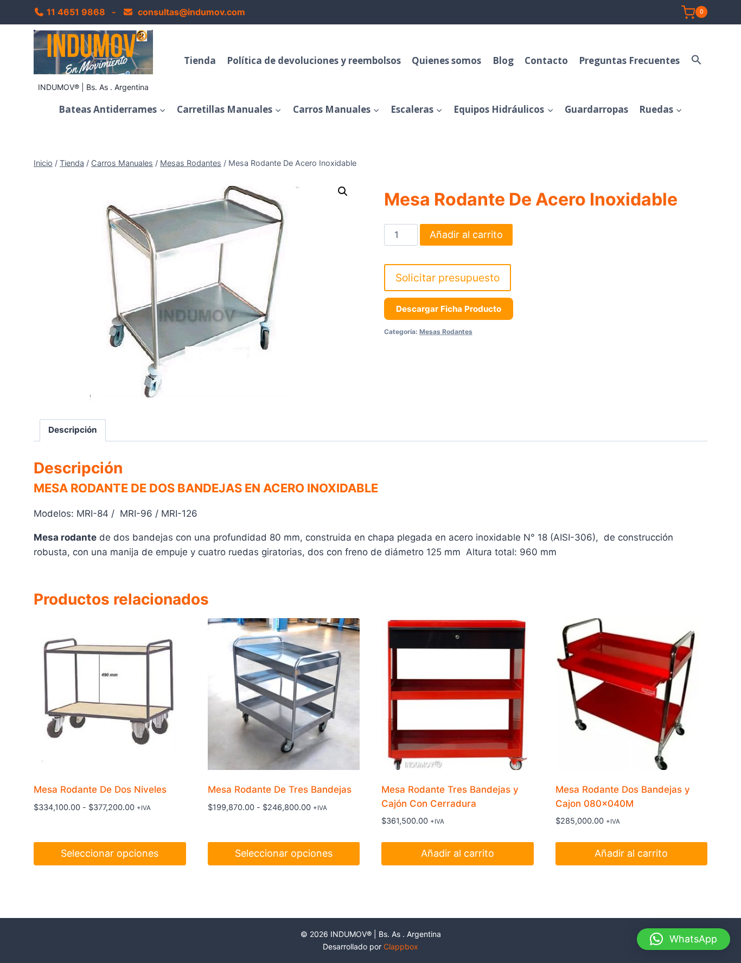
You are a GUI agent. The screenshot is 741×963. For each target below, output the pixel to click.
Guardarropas (596, 109)
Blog (503, 60)
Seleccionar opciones (109, 853)
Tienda (200, 60)
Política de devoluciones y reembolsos (314, 60)
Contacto (546, 60)
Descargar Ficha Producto (448, 309)
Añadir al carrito (466, 234)
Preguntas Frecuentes (629, 60)
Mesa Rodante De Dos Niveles (100, 789)
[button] (696, 60)
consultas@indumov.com (190, 12)
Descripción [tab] (72, 430)
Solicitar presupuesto (447, 277)
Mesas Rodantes (445, 332)
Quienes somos (446, 60)
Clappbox (401, 946)
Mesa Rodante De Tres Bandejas (280, 789)
